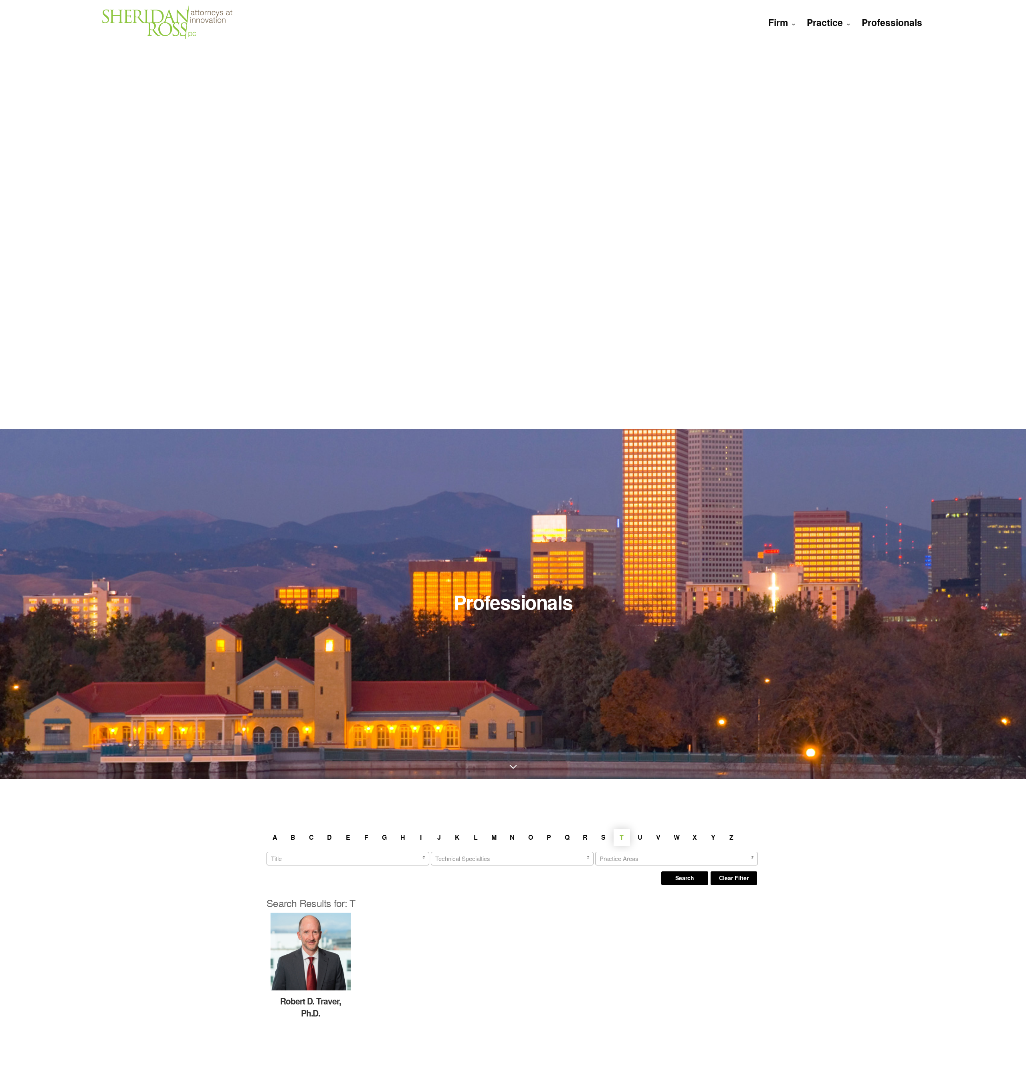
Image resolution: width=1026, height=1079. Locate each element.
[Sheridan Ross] (167, 22)
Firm (778, 22)
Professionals (892, 22)
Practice (825, 22)
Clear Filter (734, 878)
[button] (684, 878)
